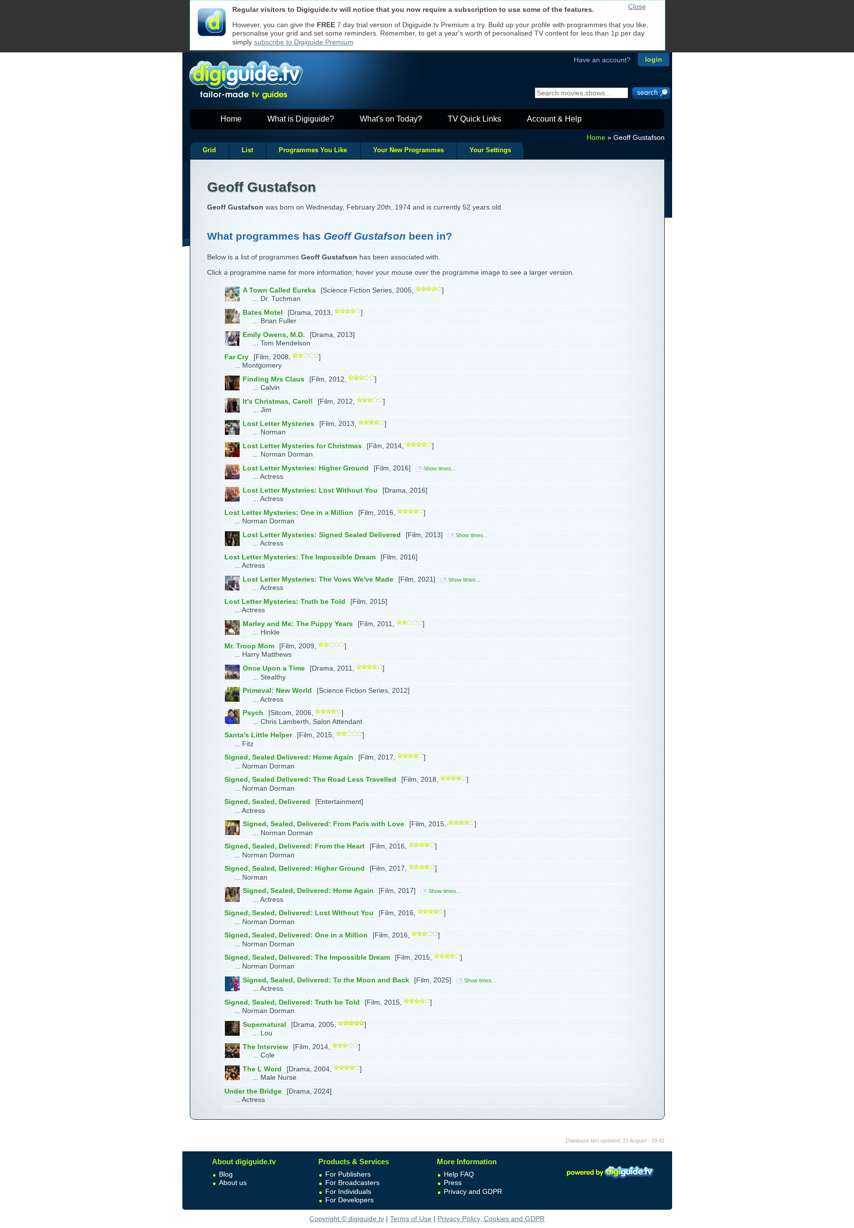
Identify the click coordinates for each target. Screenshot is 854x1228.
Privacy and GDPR (473, 1191)
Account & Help (554, 119)
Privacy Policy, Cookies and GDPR (491, 1219)
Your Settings (490, 150)
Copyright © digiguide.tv (346, 1219)
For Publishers (348, 1174)
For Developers (349, 1200)
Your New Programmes (408, 150)
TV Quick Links (474, 119)
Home (231, 119)
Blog (226, 1174)
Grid (209, 150)
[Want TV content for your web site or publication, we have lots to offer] (609, 1179)
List (247, 150)
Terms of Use (410, 1219)
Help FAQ (459, 1174)
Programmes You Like (313, 150)
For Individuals (348, 1191)
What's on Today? (391, 119)
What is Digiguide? (300, 119)
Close (637, 6)
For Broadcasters (352, 1182)
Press (453, 1182)
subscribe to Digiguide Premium (303, 42)
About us (233, 1182)
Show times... (440, 468)
